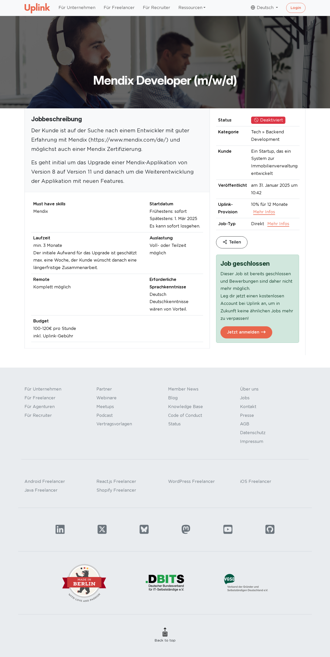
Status (174, 423)
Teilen (234, 242)
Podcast (104, 415)
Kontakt (248, 406)
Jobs (245, 397)
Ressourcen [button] (190, 7)
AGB (244, 423)
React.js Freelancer (116, 481)
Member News (183, 389)
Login (296, 8)
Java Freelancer (40, 490)
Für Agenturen (39, 406)
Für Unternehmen (77, 7)
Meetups (105, 406)
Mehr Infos (264, 211)
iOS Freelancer (255, 481)
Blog (173, 397)
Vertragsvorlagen (114, 423)
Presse (247, 415)
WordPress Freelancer (191, 481)
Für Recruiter (156, 7)
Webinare (106, 397)
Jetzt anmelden (244, 332)
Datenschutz (253, 432)
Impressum (251, 441)
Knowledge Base (185, 406)
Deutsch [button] (265, 7)
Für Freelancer (119, 7)
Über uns (249, 389)
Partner (104, 389)
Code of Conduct (185, 415)
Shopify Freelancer (116, 490)
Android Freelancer (44, 481)
